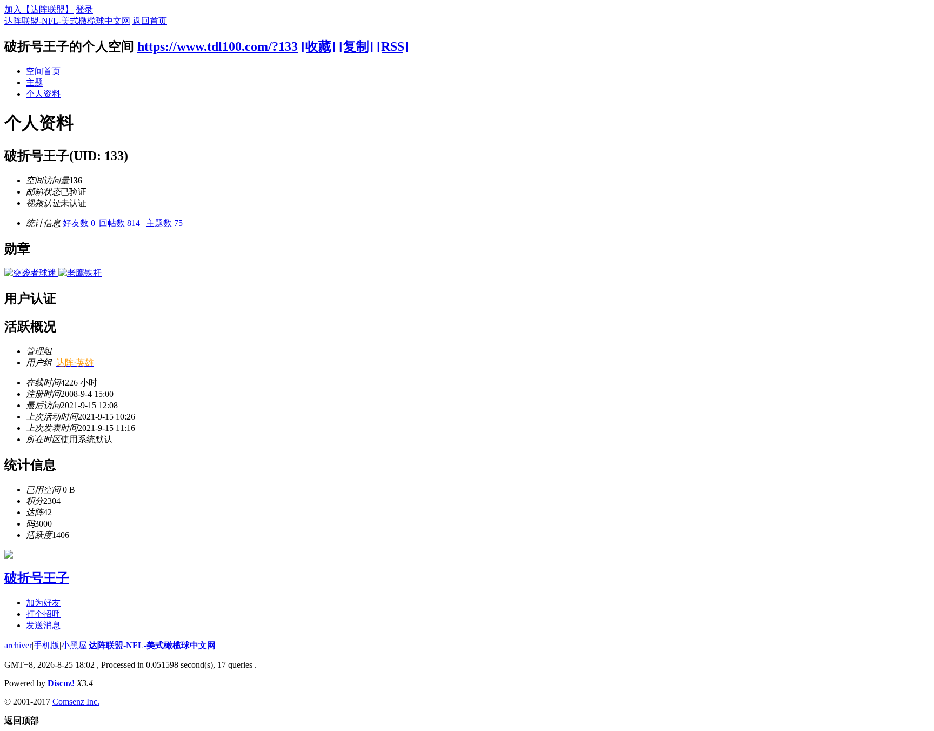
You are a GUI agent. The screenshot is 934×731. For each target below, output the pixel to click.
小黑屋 (74, 645)
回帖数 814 (119, 223)
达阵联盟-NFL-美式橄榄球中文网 (67, 20)
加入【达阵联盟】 (39, 9)
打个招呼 (43, 614)
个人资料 (43, 93)
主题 (34, 82)
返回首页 (149, 20)
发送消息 (43, 625)
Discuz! (61, 683)
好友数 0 (79, 223)
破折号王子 (36, 578)
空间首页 (43, 71)
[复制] (356, 46)
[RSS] (393, 46)
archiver (18, 645)
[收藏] (318, 46)
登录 (84, 9)
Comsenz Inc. (75, 701)
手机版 (46, 645)
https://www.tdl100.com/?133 (217, 46)
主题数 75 (164, 223)
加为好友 (43, 602)
